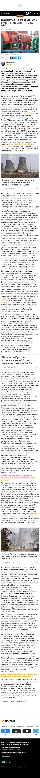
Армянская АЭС (21, 701)
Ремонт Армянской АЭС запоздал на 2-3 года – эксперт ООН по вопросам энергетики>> (19, 675)
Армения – (34, 514)
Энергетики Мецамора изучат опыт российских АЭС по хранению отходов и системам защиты (18, 182)
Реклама (3, 744)
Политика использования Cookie (11, 750)
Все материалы (9, 64)
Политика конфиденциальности (10, 747)
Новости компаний (22, 744)
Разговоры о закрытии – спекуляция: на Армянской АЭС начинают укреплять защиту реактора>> (18, 477)
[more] (37, 188)
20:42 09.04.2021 (6, 29)
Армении (28, 113)
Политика (30, 726)
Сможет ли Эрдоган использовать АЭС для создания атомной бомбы (17, 360)
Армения (12, 701)
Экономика (5, 701)
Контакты (26, 742)
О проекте (4, 742)
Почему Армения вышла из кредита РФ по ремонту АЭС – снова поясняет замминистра (20, 556)
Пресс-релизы (11, 744)
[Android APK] (6, 762)
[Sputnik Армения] (5, 14)
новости (4, 726)
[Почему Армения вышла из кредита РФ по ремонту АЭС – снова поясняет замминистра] (20, 539)
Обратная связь (5, 756)
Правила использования (15, 742)
